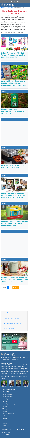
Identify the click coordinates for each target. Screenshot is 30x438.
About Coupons (8, 313)
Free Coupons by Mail (7, 392)
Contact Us (5, 357)
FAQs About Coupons (9, 328)
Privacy (17, 359)
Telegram (4, 425)
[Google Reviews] (28, 429)
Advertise (23, 357)
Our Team (13, 357)
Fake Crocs (5, 411)
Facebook (4, 421)
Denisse (26, 386)
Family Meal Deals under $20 (8, 413)
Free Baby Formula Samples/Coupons (10, 404)
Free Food (5, 406)
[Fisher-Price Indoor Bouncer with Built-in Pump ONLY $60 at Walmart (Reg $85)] (14, 212)
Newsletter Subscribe (7, 420)
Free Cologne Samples (7, 403)
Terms (12, 359)
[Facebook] (11, 2)
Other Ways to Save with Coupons (12, 323)
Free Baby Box (6, 399)
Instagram (5, 423)
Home (2, 7)
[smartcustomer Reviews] (26, 429)
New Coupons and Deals (19, 7)
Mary (18, 386)
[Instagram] (15, 2)
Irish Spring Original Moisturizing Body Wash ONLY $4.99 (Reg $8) (13, 111)
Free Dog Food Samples (7, 394)
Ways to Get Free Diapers (8, 396)
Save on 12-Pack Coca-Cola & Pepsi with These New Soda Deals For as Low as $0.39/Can (13, 83)
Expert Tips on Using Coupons (11, 318)
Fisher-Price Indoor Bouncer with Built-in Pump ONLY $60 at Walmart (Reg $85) (14, 223)
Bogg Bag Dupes (6, 415)
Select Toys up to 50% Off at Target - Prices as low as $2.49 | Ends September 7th (13, 55)
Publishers (5, 359)
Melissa (4, 386)
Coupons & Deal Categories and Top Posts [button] (12, 32)
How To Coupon (6, 391)
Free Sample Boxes (7, 398)
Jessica (11, 386)
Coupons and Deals (9, 7)
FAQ (18, 357)
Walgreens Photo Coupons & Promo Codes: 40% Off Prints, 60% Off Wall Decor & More (13, 195)
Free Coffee (5, 401)
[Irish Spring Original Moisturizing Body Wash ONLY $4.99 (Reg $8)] (14, 100)
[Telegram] (18, 2)
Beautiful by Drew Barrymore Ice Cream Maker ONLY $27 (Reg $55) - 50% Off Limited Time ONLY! (14, 279)
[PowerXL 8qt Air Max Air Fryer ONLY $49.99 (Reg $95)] (14, 156)
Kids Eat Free (5, 409)
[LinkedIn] (24, 429)
